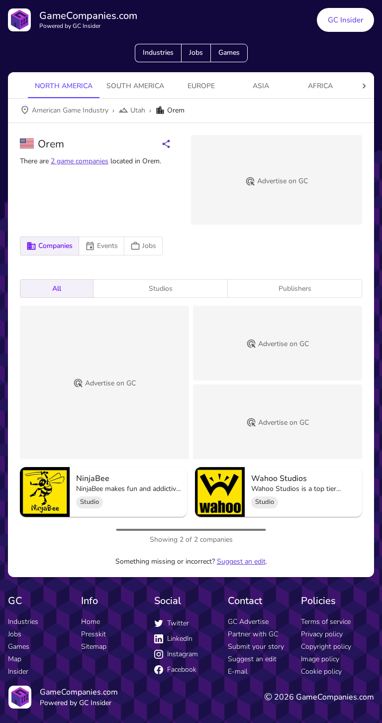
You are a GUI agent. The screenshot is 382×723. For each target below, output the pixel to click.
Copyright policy (326, 646)
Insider (18, 671)
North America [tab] (64, 86)
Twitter (178, 623)
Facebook (181, 669)
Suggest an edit (241, 561)
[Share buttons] (166, 144)
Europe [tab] (201, 86)
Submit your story (256, 646)
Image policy (320, 659)
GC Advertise (248, 621)
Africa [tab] (320, 86)
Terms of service (326, 621)
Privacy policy (322, 634)
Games (229, 52)
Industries (158, 52)
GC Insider (345, 20)
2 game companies (79, 161)
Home (90, 621)
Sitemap (93, 646)
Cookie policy (321, 671)
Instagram (182, 654)
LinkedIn (179, 638)
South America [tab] (135, 86)
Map (14, 659)
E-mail (238, 671)
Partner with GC (253, 634)
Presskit (93, 634)
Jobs (196, 52)
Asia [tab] (261, 86)
